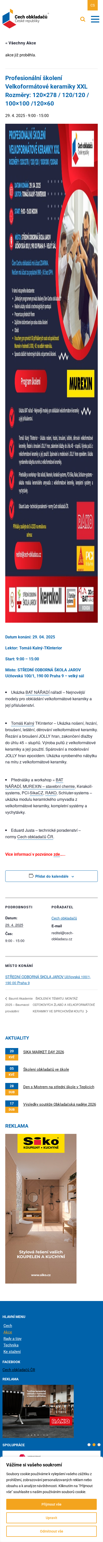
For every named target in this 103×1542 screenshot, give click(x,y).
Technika (11, 1345)
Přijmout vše (52, 1504)
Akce (8, 1332)
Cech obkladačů (64, 918)
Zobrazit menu (95, 19)
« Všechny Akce (20, 43)
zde (57, 854)
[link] (38, 692)
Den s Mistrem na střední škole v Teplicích (58, 1087)
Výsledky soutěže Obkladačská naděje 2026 (59, 1104)
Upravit (51, 1518)
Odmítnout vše (51, 1531)
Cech (8, 1325)
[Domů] (26, 19)
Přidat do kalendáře (51, 876)
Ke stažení (12, 1351)
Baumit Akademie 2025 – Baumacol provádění (19, 1004)
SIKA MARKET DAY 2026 (43, 1052)
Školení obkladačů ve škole (46, 1069)
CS (92, 5)
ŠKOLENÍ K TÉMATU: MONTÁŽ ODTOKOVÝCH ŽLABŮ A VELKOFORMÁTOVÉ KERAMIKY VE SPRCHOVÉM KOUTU (64, 1004)
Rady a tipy (13, 1338)
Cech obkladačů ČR (18, 1370)
